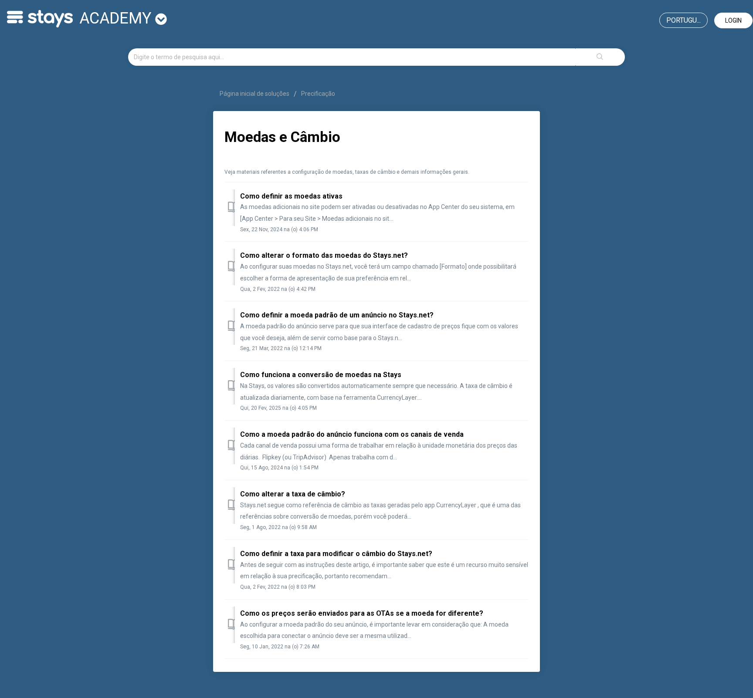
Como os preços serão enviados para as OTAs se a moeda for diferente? (361, 613)
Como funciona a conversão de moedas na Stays (320, 375)
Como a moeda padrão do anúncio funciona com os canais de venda (352, 434)
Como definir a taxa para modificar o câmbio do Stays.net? (336, 554)
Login (733, 20)
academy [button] (117, 18)
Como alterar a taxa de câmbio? (292, 494)
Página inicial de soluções (255, 93)
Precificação (318, 93)
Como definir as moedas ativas (291, 196)
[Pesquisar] (600, 57)
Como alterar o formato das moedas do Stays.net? (324, 255)
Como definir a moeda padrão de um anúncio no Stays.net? (337, 315)
